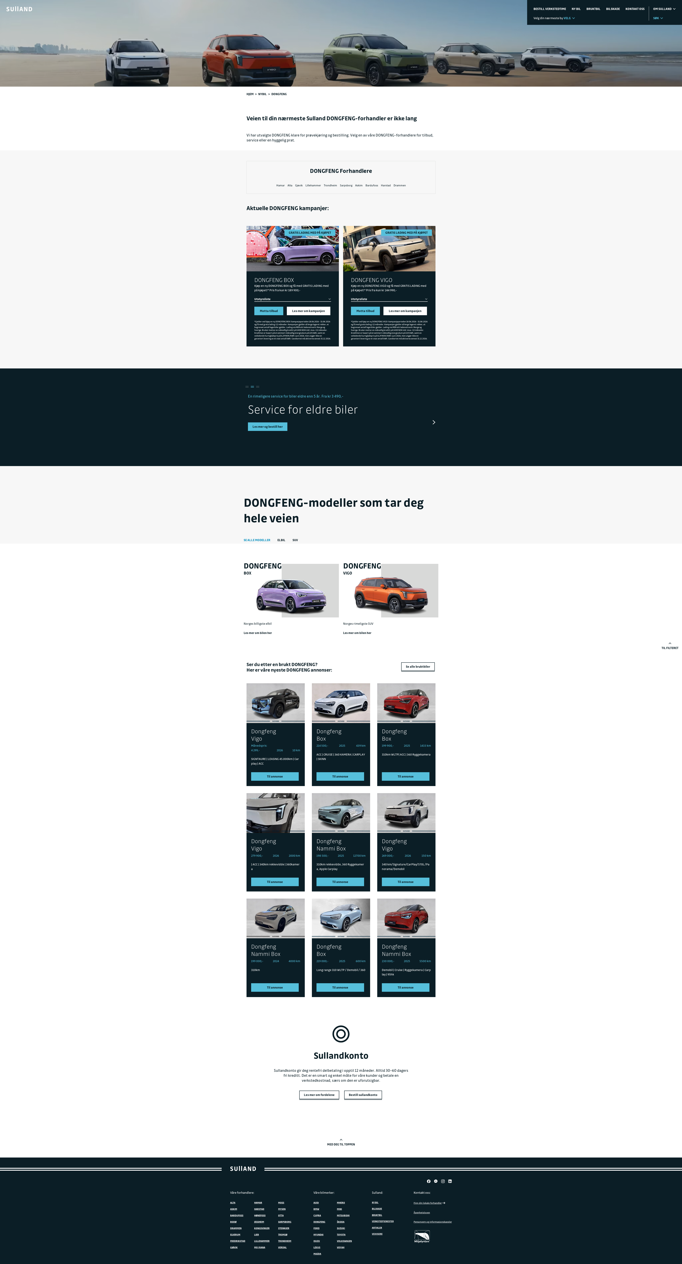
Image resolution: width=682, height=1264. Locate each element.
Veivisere (377, 1233)
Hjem (250, 94)
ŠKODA (340, 1221)
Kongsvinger (262, 1228)
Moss (281, 1202)
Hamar (280, 185)
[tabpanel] (341, 415)
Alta (290, 185)
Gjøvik (299, 185)
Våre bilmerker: (324, 1192)
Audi (316, 1202)
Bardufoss (372, 185)
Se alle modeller (257, 540)
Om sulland (662, 9)
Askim (359, 185)
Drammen (400, 185)
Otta (281, 1215)
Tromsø (282, 1234)
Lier (256, 1234)
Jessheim (259, 1221)
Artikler (377, 1227)
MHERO (341, 1202)
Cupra (317, 1215)
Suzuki (341, 1228)
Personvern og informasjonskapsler (433, 1221)
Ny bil (576, 9)
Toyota (341, 1234)
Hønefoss (260, 1215)
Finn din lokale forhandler (428, 1202)
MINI (339, 1208)
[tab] (246, 387)
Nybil (262, 94)
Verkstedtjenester (383, 1221)
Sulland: (377, 1192)
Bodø (233, 1221)
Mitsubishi (343, 1215)
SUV (295, 540)
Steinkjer (283, 1228)
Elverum (235, 1234)
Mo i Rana (259, 1247)
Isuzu (316, 1240)
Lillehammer (313, 185)
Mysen (282, 1208)
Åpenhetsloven (422, 1212)
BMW (316, 1208)
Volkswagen (344, 1240)
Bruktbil (593, 9)
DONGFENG (319, 1221)
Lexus (316, 1247)
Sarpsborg (346, 185)
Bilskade (613, 9)
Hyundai (318, 1234)
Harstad (386, 185)
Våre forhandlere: (242, 1192)
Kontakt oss (635, 9)
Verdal (282, 1247)
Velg (567, 18)
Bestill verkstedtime (550, 9)
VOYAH (340, 1247)
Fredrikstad (237, 1240)
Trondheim (330, 185)
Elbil (281, 540)
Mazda (317, 1253)
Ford (316, 1228)
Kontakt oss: (422, 1192)
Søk (656, 18)
